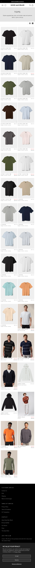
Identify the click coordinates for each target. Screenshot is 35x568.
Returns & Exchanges (7, 498)
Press (3, 528)
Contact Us (4, 490)
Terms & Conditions (6, 509)
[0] (5, 5)
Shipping (4, 496)
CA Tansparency (5, 512)
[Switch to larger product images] (30, 23)
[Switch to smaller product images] (32, 23)
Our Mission (4, 525)
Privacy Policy (17, 552)
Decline (16, 560)
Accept (16, 556)
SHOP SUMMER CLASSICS (17, 0)
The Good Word (5, 531)
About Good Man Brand (7, 520)
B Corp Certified (5, 522)
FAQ (3, 493)
